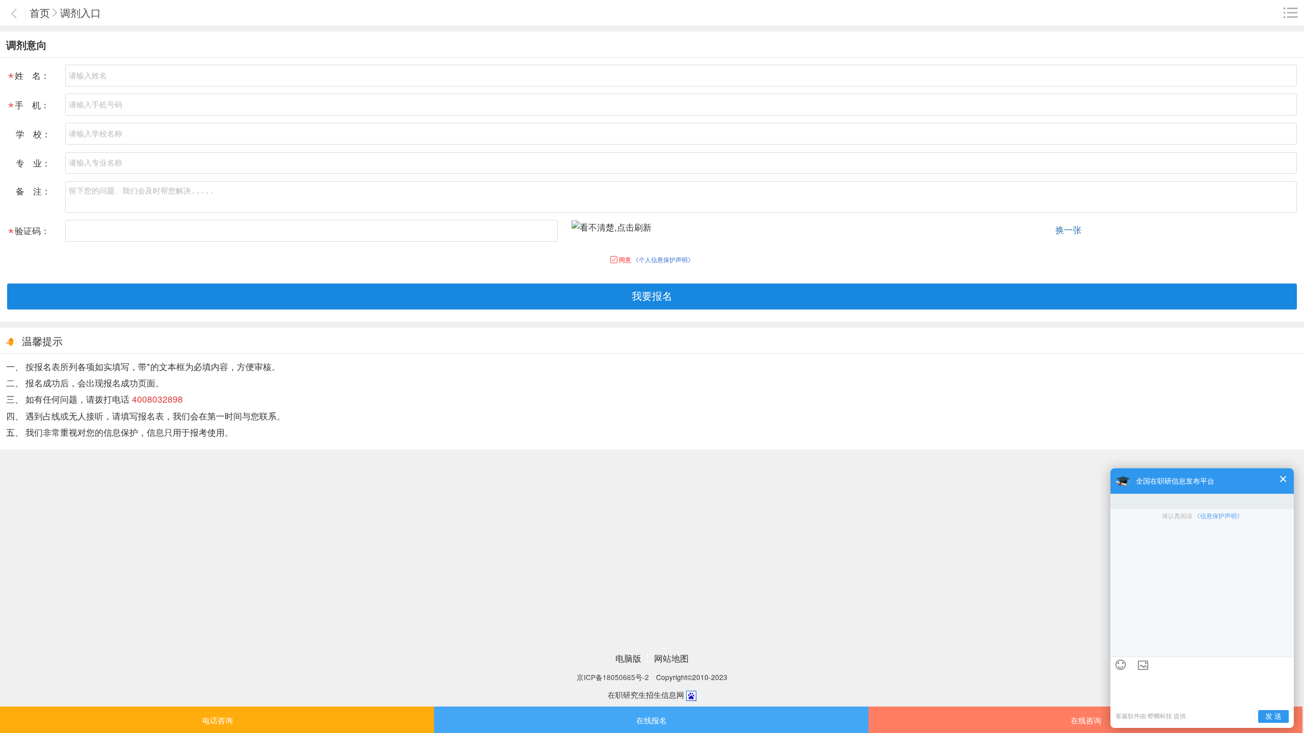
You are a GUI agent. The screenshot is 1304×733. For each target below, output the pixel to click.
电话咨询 (217, 720)
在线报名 (651, 720)
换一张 (1068, 229)
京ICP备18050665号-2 (613, 677)
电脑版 (628, 658)
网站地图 (671, 658)
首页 (40, 12)
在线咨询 (1086, 720)
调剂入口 (80, 12)
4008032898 (157, 398)
